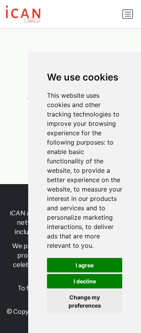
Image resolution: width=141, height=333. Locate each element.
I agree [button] (85, 265)
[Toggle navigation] (127, 14)
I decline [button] (85, 281)
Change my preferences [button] (85, 301)
